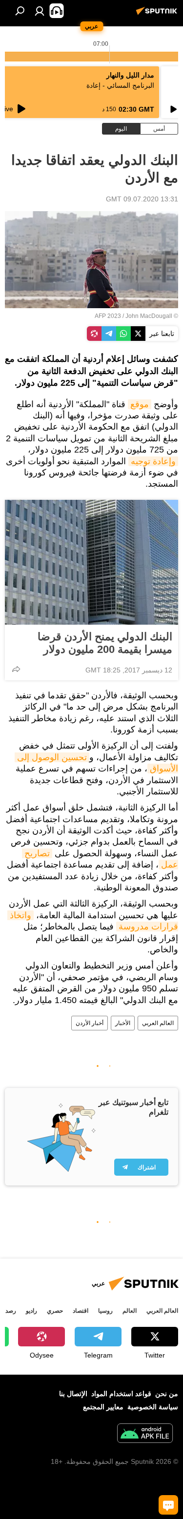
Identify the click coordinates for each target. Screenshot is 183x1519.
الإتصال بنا (73, 1394)
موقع (139, 404)
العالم (129, 1310)
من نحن (166, 1394)
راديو (31, 1310)
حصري (55, 1310)
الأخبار (122, 1023)
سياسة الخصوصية (152, 1407)
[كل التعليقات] (168, 1505)
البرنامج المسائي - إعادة (120, 85)
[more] (16, 669)
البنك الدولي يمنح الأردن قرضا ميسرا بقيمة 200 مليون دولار (105, 643)
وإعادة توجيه (153, 461)
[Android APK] (145, 1434)
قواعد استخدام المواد (121, 1394)
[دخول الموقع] (39, 10)
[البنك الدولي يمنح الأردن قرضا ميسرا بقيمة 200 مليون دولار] (91, 562)
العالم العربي (158, 1023)
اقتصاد (80, 1310)
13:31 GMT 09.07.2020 (142, 199)
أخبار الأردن (89, 1023)
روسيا (105, 1310)
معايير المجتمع (103, 1407)
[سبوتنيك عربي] (158, 15)
